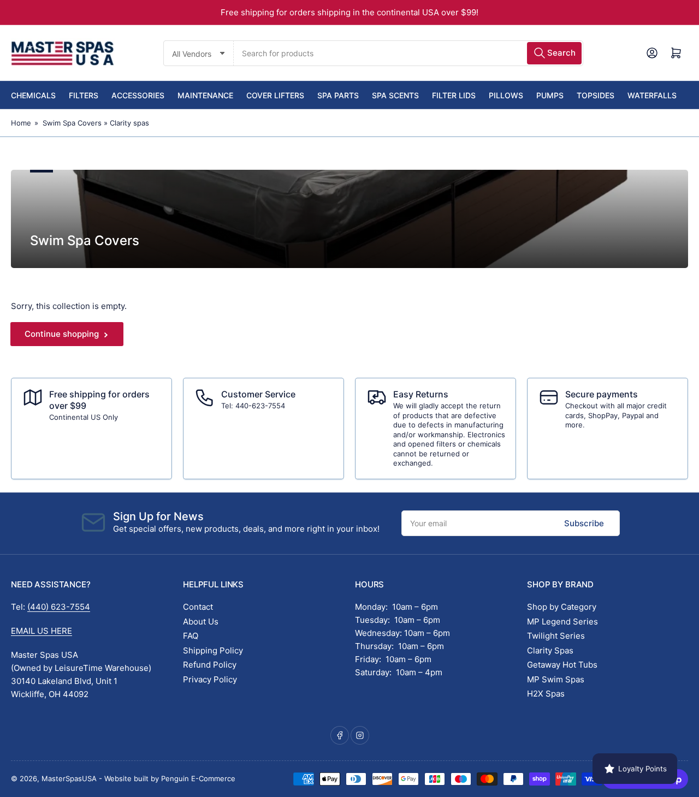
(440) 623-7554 (58, 607)
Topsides (595, 95)
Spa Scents (395, 95)
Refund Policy (209, 664)
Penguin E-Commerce (198, 778)
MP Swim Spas (555, 679)
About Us (200, 621)
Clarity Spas (550, 650)
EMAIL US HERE (41, 631)
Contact (198, 607)
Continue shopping (62, 334)
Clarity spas (129, 122)
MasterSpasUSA (69, 778)
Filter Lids (454, 95)
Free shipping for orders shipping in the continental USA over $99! (349, 12)
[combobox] (408, 53)
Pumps (550, 95)
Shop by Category (561, 607)
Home (21, 122)
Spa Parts (338, 95)
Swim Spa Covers (72, 122)
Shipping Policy (213, 650)
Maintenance (205, 95)
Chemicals (33, 95)
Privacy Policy (210, 679)
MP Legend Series (562, 621)
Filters (83, 95)
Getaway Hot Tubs (562, 664)
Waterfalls (652, 95)
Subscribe (584, 523)
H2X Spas (546, 693)
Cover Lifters (275, 95)
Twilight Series (556, 636)
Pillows (506, 95)
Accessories (137, 95)
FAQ (190, 636)
